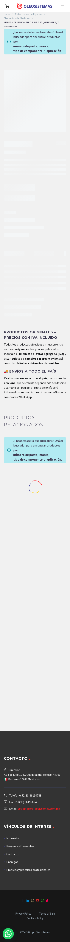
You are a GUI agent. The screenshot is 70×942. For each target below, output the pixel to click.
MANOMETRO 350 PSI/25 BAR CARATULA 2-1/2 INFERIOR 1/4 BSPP (17, 512)
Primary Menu (62, 6)
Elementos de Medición (17, 18)
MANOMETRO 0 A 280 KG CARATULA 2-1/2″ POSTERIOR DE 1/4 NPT (52, 510)
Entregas (12, 862)
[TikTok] (47, 900)
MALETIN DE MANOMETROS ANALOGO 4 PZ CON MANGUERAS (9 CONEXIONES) (52, 598)
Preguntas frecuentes (20, 846)
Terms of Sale (47, 913)
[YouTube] (37, 900)
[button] (8, 933)
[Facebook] (22, 900)
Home (7, 14)
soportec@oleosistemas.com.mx (39, 808)
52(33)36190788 (31, 795)
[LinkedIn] (27, 900)
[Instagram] (32, 900)
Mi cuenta (12, 838)
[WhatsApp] (42, 900)
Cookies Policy (35, 918)
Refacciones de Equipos (28, 14)
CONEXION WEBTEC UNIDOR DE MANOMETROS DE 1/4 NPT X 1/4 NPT (17, 688)
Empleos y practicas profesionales (28, 870)
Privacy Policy (23, 913)
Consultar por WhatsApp (24, 217)
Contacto (12, 854)
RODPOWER (23, 237)
